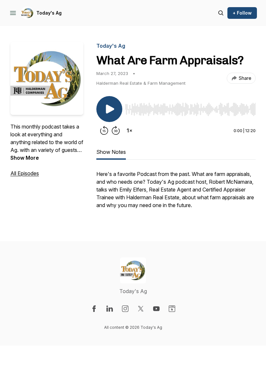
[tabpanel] (176, 193)
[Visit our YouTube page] (156, 308)
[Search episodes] (221, 13)
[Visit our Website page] (172, 308)
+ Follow (242, 13)
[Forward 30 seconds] (115, 130)
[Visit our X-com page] (141, 308)
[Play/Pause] (109, 109)
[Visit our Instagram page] (125, 308)
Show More (24, 157)
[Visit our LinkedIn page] (109, 308)
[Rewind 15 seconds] (104, 130)
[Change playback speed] (129, 130)
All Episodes (24, 173)
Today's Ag (49, 13)
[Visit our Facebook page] (94, 308)
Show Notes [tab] (111, 152)
